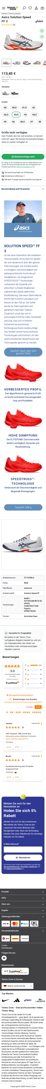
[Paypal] (24, 924)
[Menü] (4, 8)
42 (34, 108)
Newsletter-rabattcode (29, 867)
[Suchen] (24, 8)
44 (26, 115)
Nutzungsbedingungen (12, 867)
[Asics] (39, 21)
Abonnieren (24, 857)
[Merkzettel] (30, 8)
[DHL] (15, 938)
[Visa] (6, 924)
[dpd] (6, 938)
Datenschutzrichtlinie (14, 869)
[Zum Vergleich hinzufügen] (41, 36)
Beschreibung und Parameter (16, 189)
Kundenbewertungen (12, 675)
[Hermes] (24, 938)
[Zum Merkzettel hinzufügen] (41, 30)
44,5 (35, 115)
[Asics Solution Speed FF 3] (15, 93)
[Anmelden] (36, 8)
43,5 (17, 115)
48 (40, 122)
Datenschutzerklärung (24, 167)
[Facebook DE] (4, 958)
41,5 (25, 108)
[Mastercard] (15, 924)
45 (6, 122)
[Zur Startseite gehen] (12, 8)
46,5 (23, 122)
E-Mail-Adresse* (11, 844)
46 (14, 122)
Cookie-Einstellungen (4, 946)
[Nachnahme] (34, 924)
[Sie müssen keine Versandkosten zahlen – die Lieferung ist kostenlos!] (24, 176)
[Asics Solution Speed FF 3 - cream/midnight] (6, 93)
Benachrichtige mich (25, 157)
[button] (7, 695)
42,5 (7, 115)
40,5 (15, 108)
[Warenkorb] (42, 8)
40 (6, 108)
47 (32, 122)
